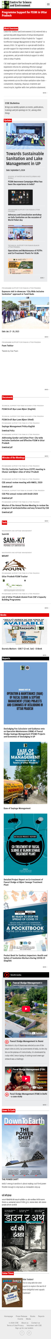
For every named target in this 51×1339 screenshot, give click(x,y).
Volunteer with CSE (34, 1325)
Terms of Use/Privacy (15, 1325)
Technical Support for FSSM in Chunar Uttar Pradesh (23, 490)
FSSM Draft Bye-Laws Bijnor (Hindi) (18, 419)
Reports (41, 1316)
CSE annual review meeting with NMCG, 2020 (22, 482)
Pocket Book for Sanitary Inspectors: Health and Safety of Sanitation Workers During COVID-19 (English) (25, 958)
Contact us (35, 1323)
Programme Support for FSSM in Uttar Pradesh (20, 423)
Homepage (8, 1316)
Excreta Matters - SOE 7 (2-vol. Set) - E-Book (22, 649)
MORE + (45, 93)
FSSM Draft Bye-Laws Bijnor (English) (19, 409)
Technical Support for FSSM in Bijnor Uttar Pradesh (23, 405)
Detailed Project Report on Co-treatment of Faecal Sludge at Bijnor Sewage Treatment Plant (23, 882)
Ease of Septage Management (17, 808)
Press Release (21, 1316)
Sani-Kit (5, 534)
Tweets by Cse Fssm (10, 351)
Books (32, 1316)
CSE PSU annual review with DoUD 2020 (20, 494)
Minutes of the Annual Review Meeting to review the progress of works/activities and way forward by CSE (25, 506)
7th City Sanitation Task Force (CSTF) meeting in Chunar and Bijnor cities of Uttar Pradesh (23, 470)
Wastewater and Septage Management (17, 531)
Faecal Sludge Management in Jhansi (26, 1041)
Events (20, 1319)
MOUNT (5, 556)
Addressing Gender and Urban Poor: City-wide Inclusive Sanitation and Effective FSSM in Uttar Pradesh (23, 440)
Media (28, 1319)
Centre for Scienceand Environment (20, 4)
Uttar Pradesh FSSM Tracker (15, 576)
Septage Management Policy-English (18, 426)
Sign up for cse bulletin (24, 1328)
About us (24, 1323)
